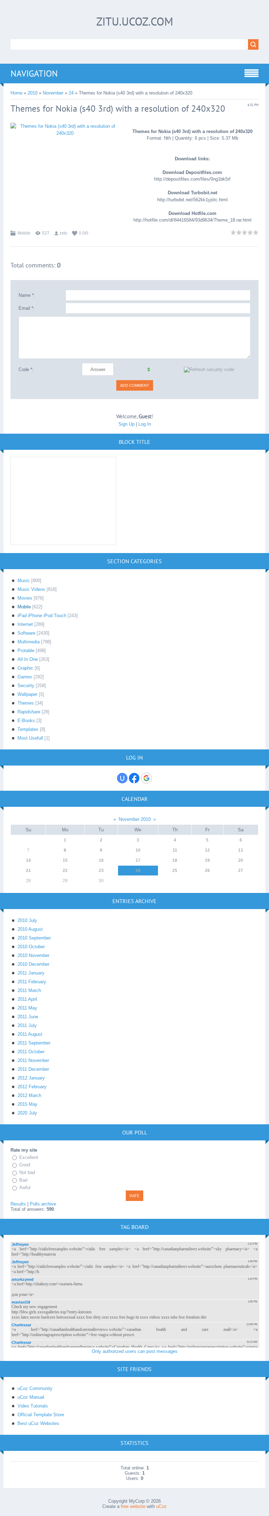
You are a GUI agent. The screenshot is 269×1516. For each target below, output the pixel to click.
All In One (28, 659)
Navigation (34, 73)
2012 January (31, 1078)
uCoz (161, 1506)
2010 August (30, 929)
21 (28, 870)
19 (207, 860)
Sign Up (126, 424)
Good (24, 1165)
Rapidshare (29, 711)
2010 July (27, 920)
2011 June (28, 1016)
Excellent (28, 1157)
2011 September (34, 1043)
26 (207, 870)
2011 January (31, 973)
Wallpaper (27, 694)
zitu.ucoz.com (134, 21)
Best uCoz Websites (38, 1423)
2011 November (33, 1060)
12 (207, 850)
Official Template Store (41, 1414)
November (53, 93)
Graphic (25, 668)
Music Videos (31, 589)
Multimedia (29, 641)
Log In (144, 424)
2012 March (29, 1095)
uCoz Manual (31, 1397)
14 (28, 860)
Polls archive (43, 1204)
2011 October (31, 1051)
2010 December (33, 964)
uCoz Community (35, 1388)
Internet (25, 624)
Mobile (24, 233)
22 (65, 870)
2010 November (33, 955)
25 (174, 870)
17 (138, 860)
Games (25, 676)
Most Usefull (30, 738)
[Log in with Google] (146, 778)
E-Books (26, 720)
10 (138, 850)
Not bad (27, 1172)
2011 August (30, 1034)
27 (240, 870)
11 (175, 850)
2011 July (27, 1025)
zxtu (63, 233)
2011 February (32, 981)
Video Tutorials (33, 1406)
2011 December (33, 1069)
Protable (26, 650)
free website (133, 1506)
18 (174, 860)
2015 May (27, 1104)
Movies (25, 598)
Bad (23, 1180)
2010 (32, 93)
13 (240, 850)
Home (16, 93)
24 (71, 93)
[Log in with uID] (122, 778)
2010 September (34, 938)
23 (101, 870)
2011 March (29, 990)
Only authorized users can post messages (135, 1351)
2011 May (27, 1008)
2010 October (31, 946)
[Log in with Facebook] (134, 778)
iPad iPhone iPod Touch (42, 615)
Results (18, 1204)
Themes (26, 703)
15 (65, 860)
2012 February (32, 1086)
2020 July (27, 1113)
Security (26, 685)
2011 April (27, 999)
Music (24, 580)
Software (26, 633)
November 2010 (135, 819)
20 (240, 860)
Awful (24, 1187)
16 (101, 860)
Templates (28, 729)
